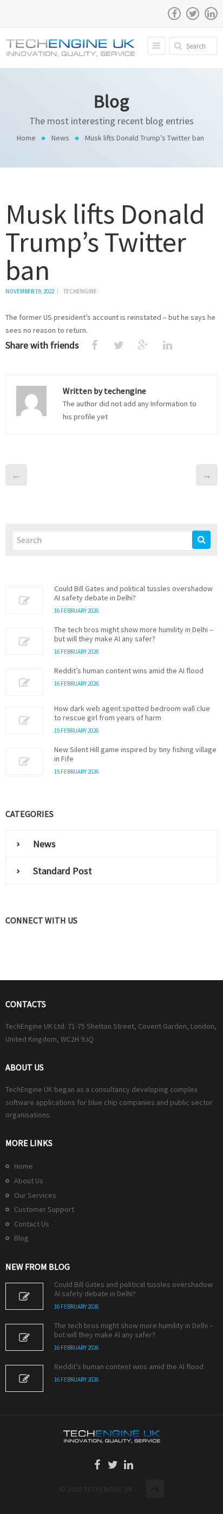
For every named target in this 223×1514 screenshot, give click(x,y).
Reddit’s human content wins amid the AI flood (129, 670)
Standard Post (62, 871)
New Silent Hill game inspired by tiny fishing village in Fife (135, 754)
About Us (28, 1180)
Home (26, 138)
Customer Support (44, 1209)
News (60, 138)
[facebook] (174, 13)
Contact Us (31, 1224)
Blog (21, 1238)
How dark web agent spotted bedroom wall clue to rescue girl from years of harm (132, 713)
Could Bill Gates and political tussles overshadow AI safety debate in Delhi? (133, 593)
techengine (80, 291)
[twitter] (192, 13)
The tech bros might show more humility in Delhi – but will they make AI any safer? (133, 634)
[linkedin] (211, 13)
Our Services (35, 1195)
